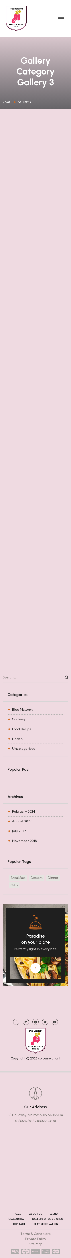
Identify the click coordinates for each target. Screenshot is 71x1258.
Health (17, 739)
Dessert (37, 878)
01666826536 (24, 1121)
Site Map (35, 1244)
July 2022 (19, 831)
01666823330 (46, 1121)
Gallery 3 (24, 102)
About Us (35, 1214)
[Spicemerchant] (16, 18)
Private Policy (35, 1239)
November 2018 (24, 841)
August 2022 (22, 821)
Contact (19, 1224)
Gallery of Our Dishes (47, 1219)
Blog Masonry (22, 709)
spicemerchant (49, 1058)
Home (7, 102)
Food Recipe (21, 729)
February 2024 (23, 811)
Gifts (14, 885)
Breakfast (18, 878)
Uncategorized (24, 748)
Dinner (53, 878)
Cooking (18, 719)
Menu (54, 1214)
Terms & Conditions (35, 1234)
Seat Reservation (45, 1224)
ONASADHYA (16, 1219)
